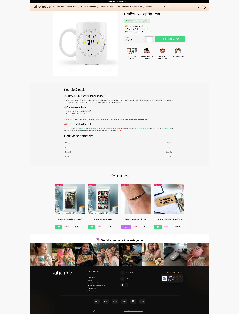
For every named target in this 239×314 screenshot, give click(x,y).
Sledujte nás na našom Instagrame (122, 240)
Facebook (122, 285)
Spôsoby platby (91, 277)
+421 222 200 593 (129, 272)
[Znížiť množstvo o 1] (145, 39)
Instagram (126, 285)
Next (184, 205)
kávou (81, 128)
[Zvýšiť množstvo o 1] (153, 39)
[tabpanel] (69, 207)
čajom (92, 128)
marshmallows (142, 128)
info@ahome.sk (128, 278)
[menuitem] (59, 7)
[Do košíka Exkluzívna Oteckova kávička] (91, 227)
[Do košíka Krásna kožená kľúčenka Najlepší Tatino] (158, 227)
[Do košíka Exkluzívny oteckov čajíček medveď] (58, 227)
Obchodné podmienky (93, 283)
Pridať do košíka (170, 39)
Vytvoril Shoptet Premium (104, 310)
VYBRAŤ (126, 227)
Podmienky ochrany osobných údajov (96, 285)
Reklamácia (90, 280)
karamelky (168, 128)
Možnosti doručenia (92, 275)
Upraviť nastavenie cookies (133, 310)
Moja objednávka (92, 291)
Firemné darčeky (92, 288)
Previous (55, 205)
